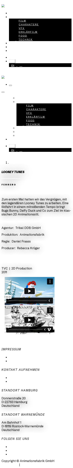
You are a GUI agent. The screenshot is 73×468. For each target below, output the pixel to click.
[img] (6, 192)
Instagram (16, 450)
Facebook (16, 454)
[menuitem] (17, 13)
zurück (10, 261)
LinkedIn (15, 446)
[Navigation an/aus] (10, 85)
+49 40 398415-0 (26, 57)
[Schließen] (2, 92)
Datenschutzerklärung (25, 357)
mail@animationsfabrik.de (27, 377)
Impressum (17, 361)
